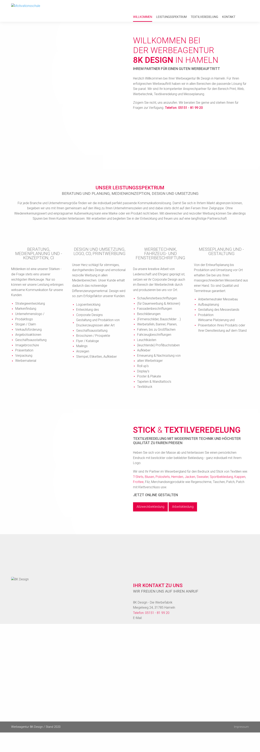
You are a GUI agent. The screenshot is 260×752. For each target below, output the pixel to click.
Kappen (239, 477)
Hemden (177, 477)
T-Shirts (138, 477)
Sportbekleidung (221, 477)
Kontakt (228, 17)
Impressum (241, 727)
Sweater (202, 477)
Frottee (138, 482)
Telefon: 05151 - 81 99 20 (184, 108)
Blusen (149, 477)
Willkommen (142, 17)
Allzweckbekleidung (150, 507)
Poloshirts (163, 477)
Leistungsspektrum (171, 17)
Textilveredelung (204, 17)
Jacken (190, 477)
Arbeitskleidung (183, 507)
